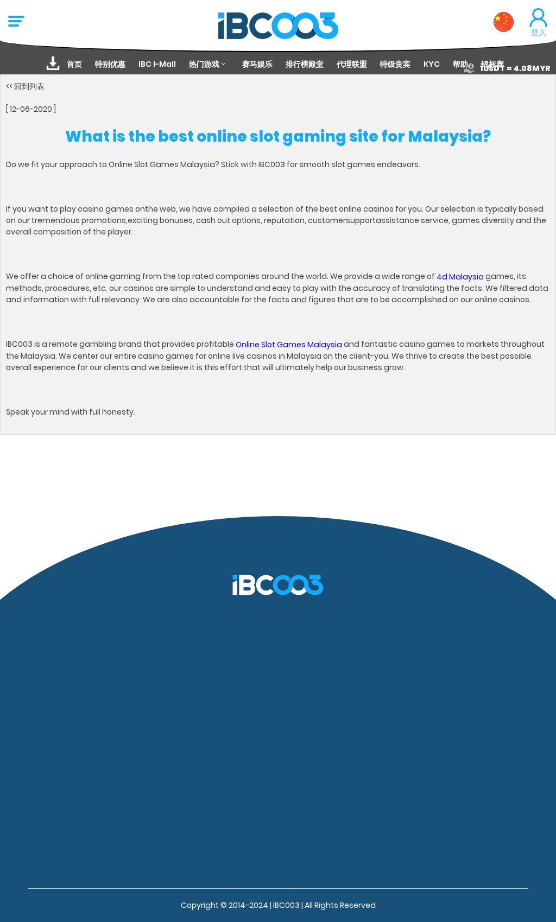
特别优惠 (110, 64)
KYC (432, 64)
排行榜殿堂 (305, 64)
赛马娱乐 (257, 64)
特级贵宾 (395, 64)
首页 (74, 64)
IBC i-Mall (157, 64)
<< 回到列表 (25, 85)
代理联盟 (352, 64)
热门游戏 (204, 64)
